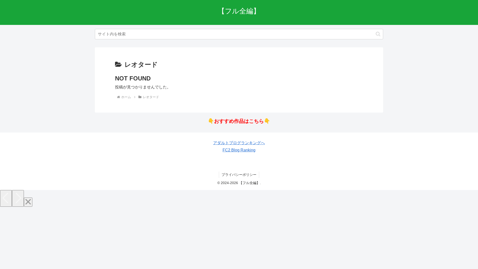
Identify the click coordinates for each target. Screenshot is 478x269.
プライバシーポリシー (239, 175)
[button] (378, 34)
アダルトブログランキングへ (239, 143)
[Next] (18, 198)
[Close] (28, 202)
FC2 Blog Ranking (239, 150)
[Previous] (6, 198)
